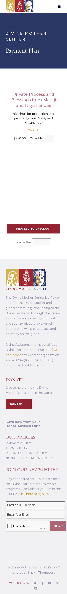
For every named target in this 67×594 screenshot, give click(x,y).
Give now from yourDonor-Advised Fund (23, 424)
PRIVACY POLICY (18, 443)
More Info (33, 130)
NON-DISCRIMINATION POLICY (29, 458)
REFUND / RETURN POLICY (26, 453)
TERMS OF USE (17, 448)
